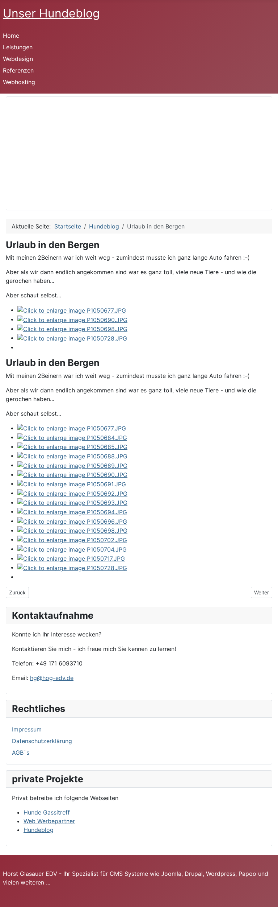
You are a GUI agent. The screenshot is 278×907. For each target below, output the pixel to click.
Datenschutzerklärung (42, 741)
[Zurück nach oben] (269, 898)
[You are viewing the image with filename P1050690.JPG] (72, 319)
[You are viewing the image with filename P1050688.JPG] (72, 455)
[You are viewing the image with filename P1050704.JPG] (72, 548)
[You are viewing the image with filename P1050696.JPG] (72, 520)
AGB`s (20, 752)
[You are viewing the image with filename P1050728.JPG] (72, 337)
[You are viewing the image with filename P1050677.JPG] (71, 309)
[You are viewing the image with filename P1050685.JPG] (72, 446)
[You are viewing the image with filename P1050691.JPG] (71, 483)
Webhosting (19, 82)
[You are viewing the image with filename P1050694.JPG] (72, 511)
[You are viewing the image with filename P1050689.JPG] (72, 465)
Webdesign (18, 58)
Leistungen (18, 47)
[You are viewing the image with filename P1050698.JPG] (72, 328)
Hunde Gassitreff (47, 812)
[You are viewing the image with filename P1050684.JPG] (72, 437)
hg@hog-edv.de (51, 677)
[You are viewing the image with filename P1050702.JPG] (72, 539)
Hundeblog (39, 829)
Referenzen (18, 70)
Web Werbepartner (49, 821)
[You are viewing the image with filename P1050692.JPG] (72, 492)
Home (11, 35)
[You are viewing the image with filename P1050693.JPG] (72, 502)
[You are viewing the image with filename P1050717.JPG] (71, 558)
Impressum (27, 729)
